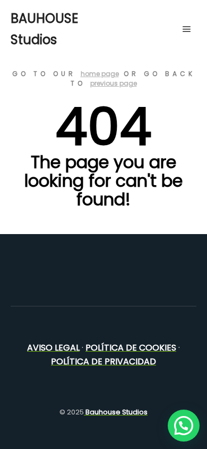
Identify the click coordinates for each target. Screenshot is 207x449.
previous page (113, 83)
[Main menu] (186, 29)
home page (100, 73)
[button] (184, 426)
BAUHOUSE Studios (44, 29)
